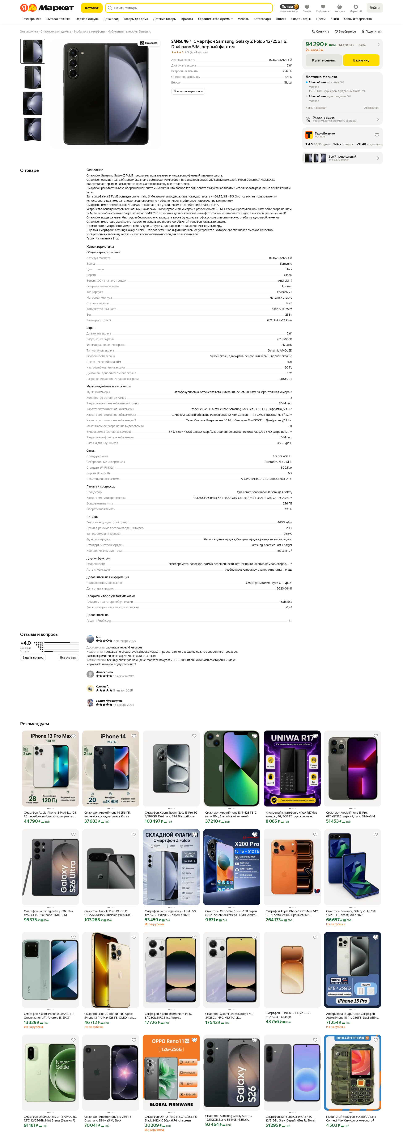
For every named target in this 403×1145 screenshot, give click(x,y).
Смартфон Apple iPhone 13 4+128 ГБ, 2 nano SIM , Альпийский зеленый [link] (230, 814)
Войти (375, 8)
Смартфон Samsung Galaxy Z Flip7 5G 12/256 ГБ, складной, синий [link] (351, 913)
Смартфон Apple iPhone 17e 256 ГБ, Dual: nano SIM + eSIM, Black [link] (108, 1118)
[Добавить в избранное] (73, 736)
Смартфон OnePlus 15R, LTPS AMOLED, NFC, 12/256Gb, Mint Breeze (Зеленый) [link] (50, 1118)
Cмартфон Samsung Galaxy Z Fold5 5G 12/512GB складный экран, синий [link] (170, 913)
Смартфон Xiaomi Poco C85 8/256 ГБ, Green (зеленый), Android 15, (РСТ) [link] (49, 1015)
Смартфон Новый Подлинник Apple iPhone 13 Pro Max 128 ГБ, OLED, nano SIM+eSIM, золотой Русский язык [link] (109, 1016)
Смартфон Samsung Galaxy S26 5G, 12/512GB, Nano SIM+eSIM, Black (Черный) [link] (228, 1117)
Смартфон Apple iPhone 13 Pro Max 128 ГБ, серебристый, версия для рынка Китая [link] (50, 814)
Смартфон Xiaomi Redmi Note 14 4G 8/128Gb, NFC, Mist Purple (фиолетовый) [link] (168, 1016)
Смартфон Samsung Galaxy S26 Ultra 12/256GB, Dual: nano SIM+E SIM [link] (48, 913)
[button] (188, 91)
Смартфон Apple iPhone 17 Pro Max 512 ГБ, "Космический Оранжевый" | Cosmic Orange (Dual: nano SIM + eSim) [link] (292, 913)
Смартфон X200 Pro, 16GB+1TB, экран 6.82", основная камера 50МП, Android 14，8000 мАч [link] (231, 913)
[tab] (32, 19)
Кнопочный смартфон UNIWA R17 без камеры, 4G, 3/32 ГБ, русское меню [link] (291, 814)
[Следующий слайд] (154, 94)
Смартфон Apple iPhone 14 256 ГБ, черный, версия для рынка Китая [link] (107, 814)
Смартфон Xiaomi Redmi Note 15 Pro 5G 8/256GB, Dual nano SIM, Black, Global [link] (171, 814)
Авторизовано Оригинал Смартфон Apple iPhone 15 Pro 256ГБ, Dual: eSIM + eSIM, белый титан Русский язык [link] (352, 1016)
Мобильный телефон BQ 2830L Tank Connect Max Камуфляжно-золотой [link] (351, 1118)
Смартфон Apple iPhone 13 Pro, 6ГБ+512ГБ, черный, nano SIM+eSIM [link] (350, 814)
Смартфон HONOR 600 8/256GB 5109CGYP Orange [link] (288, 1014)
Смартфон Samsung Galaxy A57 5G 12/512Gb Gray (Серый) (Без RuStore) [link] (290, 1118)
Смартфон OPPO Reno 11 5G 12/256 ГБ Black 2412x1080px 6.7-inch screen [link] (171, 1118)
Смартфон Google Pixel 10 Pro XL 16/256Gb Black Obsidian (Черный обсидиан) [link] (107, 913)
